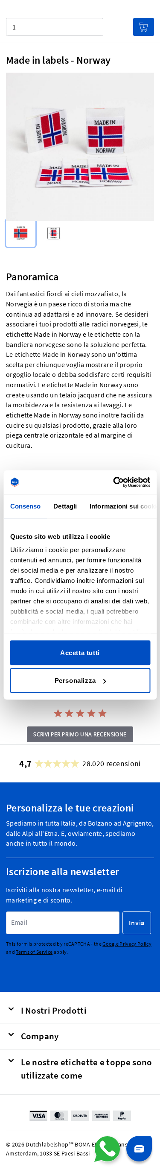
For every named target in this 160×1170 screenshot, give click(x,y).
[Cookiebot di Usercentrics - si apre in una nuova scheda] (114, 482)
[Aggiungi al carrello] (143, 27)
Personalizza (75, 680)
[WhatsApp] (107, 1149)
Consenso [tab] (25, 505)
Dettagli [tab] (65, 505)
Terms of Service (34, 952)
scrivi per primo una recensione (80, 734)
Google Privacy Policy (126, 944)
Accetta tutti (80, 652)
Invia (137, 923)
